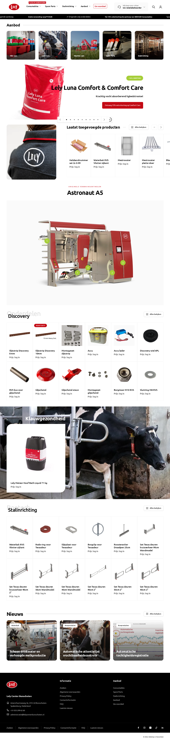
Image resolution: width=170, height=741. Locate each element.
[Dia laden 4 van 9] (78, 120)
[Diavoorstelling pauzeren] (110, 119)
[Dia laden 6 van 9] (86, 120)
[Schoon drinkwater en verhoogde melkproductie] (32, 640)
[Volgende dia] (104, 119)
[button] (33, 6)
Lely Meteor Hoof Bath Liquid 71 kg (29, 482)
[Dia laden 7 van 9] (90, 120)
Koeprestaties (70, 625)
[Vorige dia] (60, 119)
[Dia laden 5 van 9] (82, 120)
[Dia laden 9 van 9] (98, 120)
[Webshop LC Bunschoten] (12, 689)
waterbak (15, 625)
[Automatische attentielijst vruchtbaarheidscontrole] (85, 640)
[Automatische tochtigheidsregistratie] (138, 640)
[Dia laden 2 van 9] (70, 120)
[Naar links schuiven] (154, 127)
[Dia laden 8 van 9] (94, 120)
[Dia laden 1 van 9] (67, 120)
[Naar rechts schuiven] (160, 127)
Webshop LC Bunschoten (156, 737)
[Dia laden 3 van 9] (74, 120)
